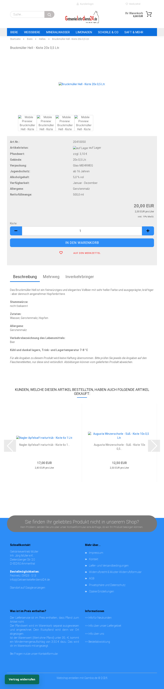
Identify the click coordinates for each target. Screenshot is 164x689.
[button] (16, 230)
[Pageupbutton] (153, 678)
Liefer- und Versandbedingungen (109, 565)
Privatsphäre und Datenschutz (107, 585)
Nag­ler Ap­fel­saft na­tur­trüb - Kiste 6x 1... (44, 444)
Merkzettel (134, 4)
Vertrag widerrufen (22, 679)
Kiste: (13, 223)
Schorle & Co (108, 32)
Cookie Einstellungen (101, 591)
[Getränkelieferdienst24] (82, 17)
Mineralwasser (58, 32)
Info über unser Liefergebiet (104, 625)
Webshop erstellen (68, 678)
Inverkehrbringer (79, 276)
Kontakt (93, 559)
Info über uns (96, 633)
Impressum (96, 552)
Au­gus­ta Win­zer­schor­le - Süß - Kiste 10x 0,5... (119, 446)
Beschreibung (25, 276)
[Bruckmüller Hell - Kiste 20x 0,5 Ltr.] (82, 83)
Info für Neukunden (100, 617)
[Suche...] (49, 14)
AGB (91, 578)
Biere (14, 32)
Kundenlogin (86, 4)
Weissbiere (32, 32)
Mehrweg (51, 276)
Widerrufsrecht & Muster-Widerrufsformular (115, 572)
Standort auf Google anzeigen (27, 587)
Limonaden (84, 32)
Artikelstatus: (19, 147)
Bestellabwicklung (99, 641)
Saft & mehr (133, 32)
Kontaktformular (48, 653)
